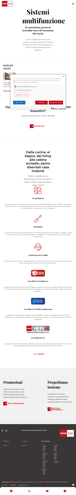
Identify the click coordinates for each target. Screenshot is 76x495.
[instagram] (6, 431)
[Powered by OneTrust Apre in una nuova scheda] (58, 108)
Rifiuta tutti (41, 102)
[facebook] (3, 431)
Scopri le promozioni (14, 403)
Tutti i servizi (38, 354)
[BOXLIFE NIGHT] (9, 76)
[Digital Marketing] (73, 485)
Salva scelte (19, 102)
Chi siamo (24, 441)
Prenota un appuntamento (56, 409)
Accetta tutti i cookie (56, 102)
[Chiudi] (64, 76)
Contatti (24, 445)
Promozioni (6, 441)
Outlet (5, 445)
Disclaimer (5, 485)
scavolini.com (38, 126)
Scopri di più (7, 90)
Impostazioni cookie (23, 485)
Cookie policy (12, 485)
